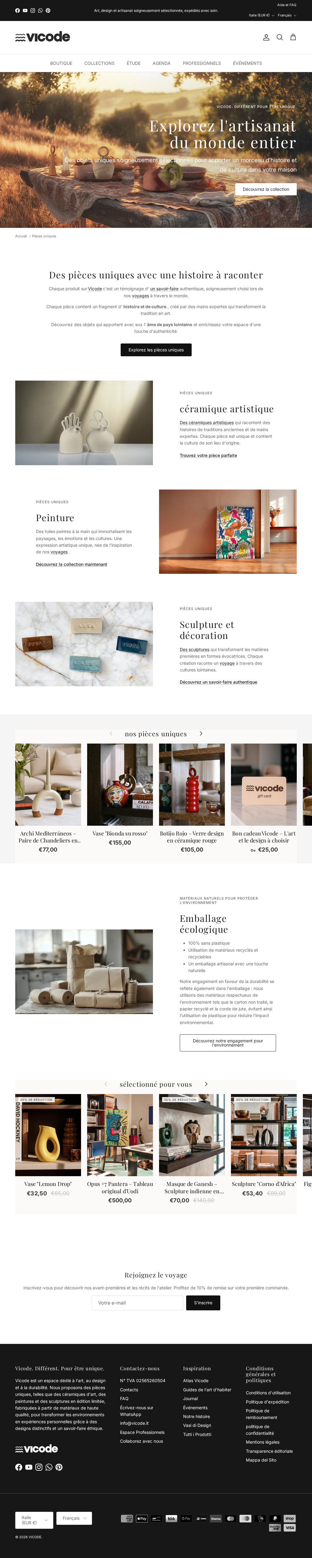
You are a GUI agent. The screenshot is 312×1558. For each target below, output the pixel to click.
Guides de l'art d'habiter (207, 1379)
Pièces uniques (44, 226)
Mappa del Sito (261, 1449)
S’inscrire (203, 1292)
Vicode (95, 278)
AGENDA (162, 53)
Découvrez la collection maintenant (71, 554)
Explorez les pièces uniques (156, 339)
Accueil (21, 226)
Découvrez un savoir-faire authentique (218, 671)
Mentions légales (262, 1431)
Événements (195, 1397)
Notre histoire (196, 1406)
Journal (190, 1388)
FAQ (124, 1388)
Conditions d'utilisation (268, 1382)
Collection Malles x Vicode (168, 5)
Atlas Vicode (195, 1370)
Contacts (129, 1379)
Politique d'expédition (267, 1391)
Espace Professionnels (142, 1422)
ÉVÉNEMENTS (247, 53)
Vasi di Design (197, 1415)
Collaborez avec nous (141, 1431)
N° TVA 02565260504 (142, 1370)
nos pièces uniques (156, 723)
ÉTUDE (133, 53)
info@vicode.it (134, 1413)
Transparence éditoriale (269, 1441)
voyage (227, 653)
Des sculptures (194, 639)
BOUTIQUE (61, 53)
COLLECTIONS (99, 53)
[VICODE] (42, 27)
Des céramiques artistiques (207, 412)
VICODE (35, 1527)
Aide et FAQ (234, 5)
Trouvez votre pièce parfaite (208, 445)
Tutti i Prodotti (197, 1424)
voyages (140, 285)
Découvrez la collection (266, 179)
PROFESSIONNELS (202, 53)
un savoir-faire (164, 278)
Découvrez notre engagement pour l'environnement (228, 1032)
